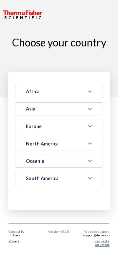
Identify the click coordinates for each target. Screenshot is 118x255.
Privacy (14, 241)
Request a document (101, 242)
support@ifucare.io (96, 235)
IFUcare (14, 235)
